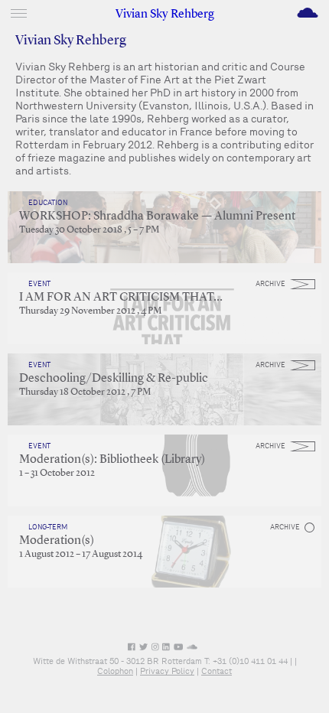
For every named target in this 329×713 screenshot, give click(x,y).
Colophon (115, 671)
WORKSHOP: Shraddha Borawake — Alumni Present (157, 216)
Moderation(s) (56, 541)
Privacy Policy (167, 671)
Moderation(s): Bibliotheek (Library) (112, 460)
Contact (216, 671)
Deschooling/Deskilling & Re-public (113, 379)
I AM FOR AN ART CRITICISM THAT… (121, 297)
